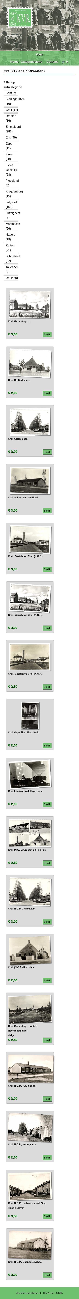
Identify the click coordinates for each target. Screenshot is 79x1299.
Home (14, 61)
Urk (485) (12, 277)
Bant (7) (11, 93)
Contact (52, 61)
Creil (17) (12, 109)
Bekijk (47, 334)
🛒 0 (65, 61)
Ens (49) (11, 137)
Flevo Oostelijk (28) (11, 170)
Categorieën (29, 61)
